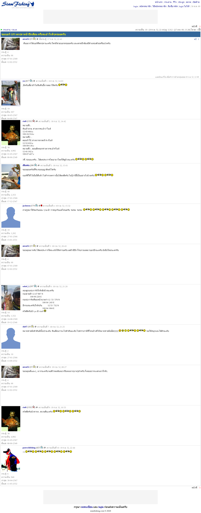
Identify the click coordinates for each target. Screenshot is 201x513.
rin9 (24, 121)
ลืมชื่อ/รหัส (173, 6)
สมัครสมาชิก (145, 6)
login (135, 6)
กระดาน (167, 2)
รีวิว (175, 2)
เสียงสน (26, 165)
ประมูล (181, 2)
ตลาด (188, 2)
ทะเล (14, 30)
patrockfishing (29, 447)
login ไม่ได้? (184, 6)
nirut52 (26, 39)
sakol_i (26, 286)
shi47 (25, 326)
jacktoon (26, 205)
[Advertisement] (100, 497)
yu (24, 81)
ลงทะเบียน (87, 507)
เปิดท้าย (196, 2)
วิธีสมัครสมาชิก (159, 6)
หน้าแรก (159, 2)
